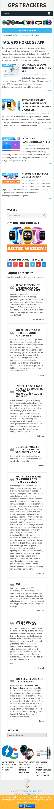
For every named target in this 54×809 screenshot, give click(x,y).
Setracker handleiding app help (35, 140)
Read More (48, 90)
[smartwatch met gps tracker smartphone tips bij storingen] (27, 752)
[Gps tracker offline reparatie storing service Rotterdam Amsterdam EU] (44, 752)
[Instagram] (27, 264)
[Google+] (15, 264)
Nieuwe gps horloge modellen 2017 (34, 175)
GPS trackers (27, 5)
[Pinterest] (21, 264)
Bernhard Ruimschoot (29, 75)
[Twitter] (32, 264)
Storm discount (31, 794)
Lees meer (30, 806)
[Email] (44, 264)
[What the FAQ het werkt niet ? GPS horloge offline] (10, 752)
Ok (21, 806)
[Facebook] (9, 264)
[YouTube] (38, 264)
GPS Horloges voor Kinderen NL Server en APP (36, 68)
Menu (6, 13)
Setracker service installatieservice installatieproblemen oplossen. (36, 105)
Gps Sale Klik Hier (27, 31)
